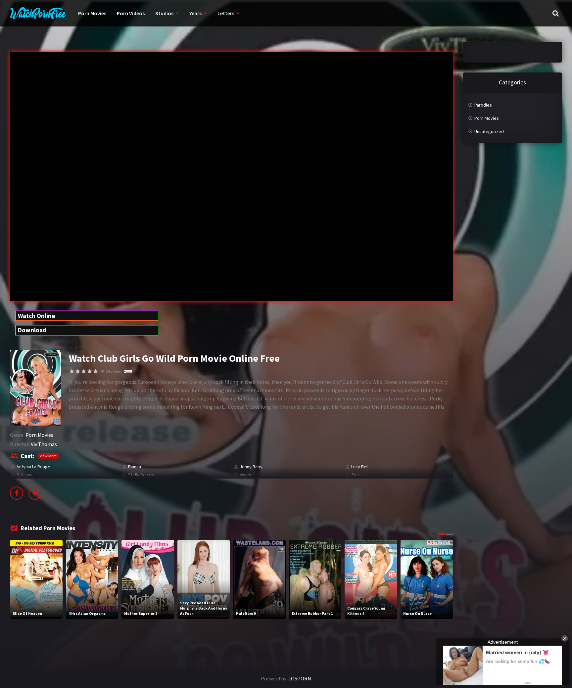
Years (195, 13)
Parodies (483, 105)
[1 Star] (72, 371)
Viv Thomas (44, 444)
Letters (225, 13)
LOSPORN (299, 678)
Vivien (245, 475)
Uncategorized (489, 131)
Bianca (134, 467)
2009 (128, 371)
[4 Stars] (90, 371)
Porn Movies (92, 13)
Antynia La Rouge (33, 467)
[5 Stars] (96, 371)
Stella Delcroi (141, 475)
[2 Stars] (78, 371)
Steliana (24, 475)
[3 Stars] (84, 371)
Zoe (355, 475)
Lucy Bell (359, 467)
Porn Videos (131, 13)
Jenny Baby (251, 467)
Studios (164, 13)
